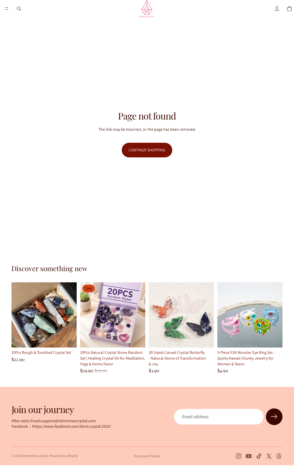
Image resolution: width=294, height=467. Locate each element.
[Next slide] (70, 315)
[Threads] (279, 456)
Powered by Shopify (63, 456)
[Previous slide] (17, 315)
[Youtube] (248, 456)
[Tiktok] (259, 456)
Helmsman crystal (35, 456)
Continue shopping (147, 150)
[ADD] (68, 339)
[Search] (19, 8)
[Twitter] (269, 456)
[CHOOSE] (205, 339)
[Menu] (6, 8)
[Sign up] (274, 416)
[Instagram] (238, 456)
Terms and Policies (147, 456)
